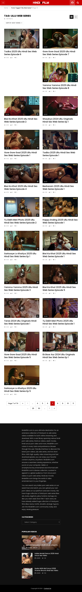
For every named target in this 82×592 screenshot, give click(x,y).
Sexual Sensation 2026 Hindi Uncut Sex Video (45, 545)
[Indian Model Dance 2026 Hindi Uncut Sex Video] (27, 558)
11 (73, 403)
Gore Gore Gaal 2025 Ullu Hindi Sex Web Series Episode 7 (59, 53)
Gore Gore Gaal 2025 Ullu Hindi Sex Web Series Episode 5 (20, 356)
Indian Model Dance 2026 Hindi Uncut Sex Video (47, 554)
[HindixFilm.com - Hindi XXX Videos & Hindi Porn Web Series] (41, 2)
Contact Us (47, 588)
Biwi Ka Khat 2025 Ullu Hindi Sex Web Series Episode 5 (59, 289)
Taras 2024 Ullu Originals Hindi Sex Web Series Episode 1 (20, 322)
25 (33, 408)
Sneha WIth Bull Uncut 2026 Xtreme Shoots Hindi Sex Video (46, 569)
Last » (54, 408)
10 (68, 403)
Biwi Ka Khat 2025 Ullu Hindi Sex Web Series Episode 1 (59, 255)
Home (6, 8)
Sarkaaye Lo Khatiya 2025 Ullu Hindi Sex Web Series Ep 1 (20, 255)
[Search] (77, 2)
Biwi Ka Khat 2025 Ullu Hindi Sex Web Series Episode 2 (20, 120)
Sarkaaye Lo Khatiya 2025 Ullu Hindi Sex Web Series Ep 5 (20, 390)
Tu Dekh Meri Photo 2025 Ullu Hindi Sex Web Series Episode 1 (58, 322)
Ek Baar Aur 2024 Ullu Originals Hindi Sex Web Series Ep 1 (59, 356)
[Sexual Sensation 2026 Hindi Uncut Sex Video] (41, 542)
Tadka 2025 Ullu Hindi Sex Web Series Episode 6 (20, 53)
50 (39, 408)
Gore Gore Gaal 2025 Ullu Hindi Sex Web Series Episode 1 (20, 154)
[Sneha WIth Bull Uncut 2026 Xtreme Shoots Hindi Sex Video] (27, 573)
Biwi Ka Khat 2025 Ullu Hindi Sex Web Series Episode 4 (20, 188)
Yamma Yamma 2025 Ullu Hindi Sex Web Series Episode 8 (59, 87)
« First (22, 403)
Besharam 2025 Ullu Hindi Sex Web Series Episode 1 (58, 188)
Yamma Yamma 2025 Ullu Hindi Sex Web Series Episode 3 (21, 289)
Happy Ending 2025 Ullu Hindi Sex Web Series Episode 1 (60, 221)
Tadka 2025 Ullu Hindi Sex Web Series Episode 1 (59, 154)
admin (30, 548)
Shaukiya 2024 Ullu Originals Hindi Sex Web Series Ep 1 (58, 120)
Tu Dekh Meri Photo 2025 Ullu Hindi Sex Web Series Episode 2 (20, 221)
